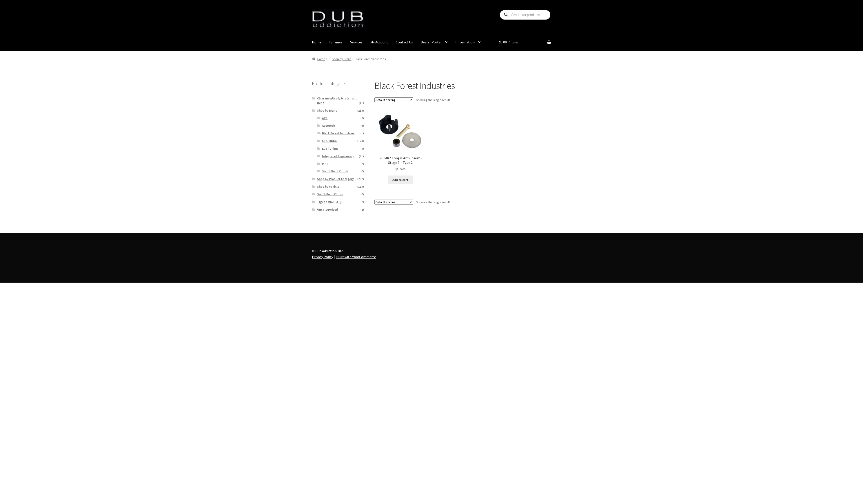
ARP (324, 118)
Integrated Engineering (338, 156)
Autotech (328, 126)
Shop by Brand (341, 59)
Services (356, 42)
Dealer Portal (431, 42)
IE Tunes (335, 42)
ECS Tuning (330, 148)
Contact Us (404, 42)
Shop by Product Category (335, 179)
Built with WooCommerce (356, 256)
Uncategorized (327, 209)
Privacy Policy (322, 256)
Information (465, 42)
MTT (325, 164)
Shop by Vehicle (328, 186)
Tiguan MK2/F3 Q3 (329, 202)
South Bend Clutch (335, 171)
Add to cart (400, 180)
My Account (379, 42)
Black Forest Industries (338, 133)
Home (316, 42)
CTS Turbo (329, 141)
